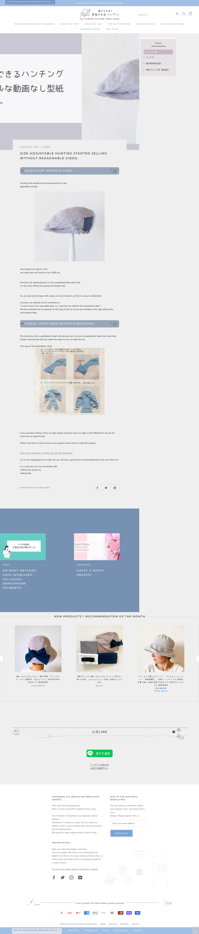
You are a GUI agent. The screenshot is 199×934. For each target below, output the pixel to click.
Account (105, 930)
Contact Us (142, 15)
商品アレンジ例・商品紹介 (157, 69)
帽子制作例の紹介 (153, 63)
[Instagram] (71, 877)
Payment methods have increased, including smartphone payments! (20, 579)
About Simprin (145, 24)
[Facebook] (54, 877)
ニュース (150, 57)
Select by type (70, 24)
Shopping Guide (90, 29)
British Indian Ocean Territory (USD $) (29, 2)
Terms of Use (135, 924)
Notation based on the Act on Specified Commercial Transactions (78, 924)
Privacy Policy (113, 924)
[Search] (183, 13)
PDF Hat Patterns (119, 24)
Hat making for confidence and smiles (99, 3)
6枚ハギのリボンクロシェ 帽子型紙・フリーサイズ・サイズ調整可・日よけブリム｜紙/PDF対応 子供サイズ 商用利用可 (39, 679)
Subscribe (121, 833)
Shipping (103, 924)
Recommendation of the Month (35, 24)
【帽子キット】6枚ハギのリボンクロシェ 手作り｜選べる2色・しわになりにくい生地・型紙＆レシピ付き (99, 679)
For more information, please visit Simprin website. (75, 869)
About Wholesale (121, 930)
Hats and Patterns (172, 24)
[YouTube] (80, 877)
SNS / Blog (112, 29)
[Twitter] (63, 877)
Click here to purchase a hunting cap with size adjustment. (46, 453)
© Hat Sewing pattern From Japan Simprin (99, 903)
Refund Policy (124, 924)
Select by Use (93, 24)
